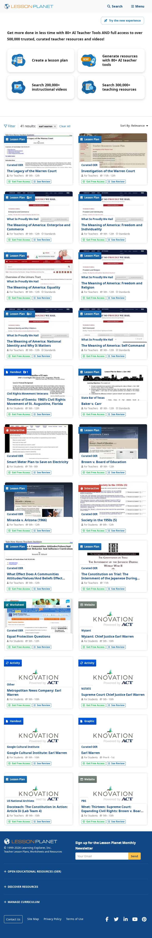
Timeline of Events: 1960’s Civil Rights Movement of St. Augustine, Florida (36, 401)
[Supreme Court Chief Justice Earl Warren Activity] (113, 679)
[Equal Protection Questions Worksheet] (39, 624)
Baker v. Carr (91, 404)
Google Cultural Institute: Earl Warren (37, 753)
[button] (137, 6)
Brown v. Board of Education (103, 462)
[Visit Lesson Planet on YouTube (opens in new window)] (135, 919)
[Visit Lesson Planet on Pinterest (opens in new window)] (144, 919)
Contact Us (13, 919)
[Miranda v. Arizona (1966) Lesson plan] (39, 507)
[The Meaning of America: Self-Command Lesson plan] (113, 333)
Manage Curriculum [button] (24, 902)
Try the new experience (125, 20)
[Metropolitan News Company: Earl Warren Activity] (39, 679)
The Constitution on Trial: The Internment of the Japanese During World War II (109, 578)
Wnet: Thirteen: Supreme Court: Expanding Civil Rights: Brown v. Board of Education (112, 811)
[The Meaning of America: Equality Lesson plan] (39, 275)
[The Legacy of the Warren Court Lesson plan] (39, 158)
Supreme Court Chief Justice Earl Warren (113, 694)
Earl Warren (90, 753)
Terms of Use (74, 919)
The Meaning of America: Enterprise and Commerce (38, 227)
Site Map (33, 919)
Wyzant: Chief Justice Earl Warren (107, 636)
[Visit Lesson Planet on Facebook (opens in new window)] (107, 919)
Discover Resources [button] (23, 887)
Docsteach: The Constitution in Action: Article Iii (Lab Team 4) (37, 809)
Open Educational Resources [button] (34, 871)
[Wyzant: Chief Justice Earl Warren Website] (113, 621)
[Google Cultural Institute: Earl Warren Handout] (39, 737)
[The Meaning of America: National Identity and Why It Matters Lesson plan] (39, 333)
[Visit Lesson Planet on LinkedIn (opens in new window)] (125, 919)
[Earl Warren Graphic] (113, 737)
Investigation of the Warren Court (108, 171)
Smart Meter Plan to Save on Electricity (37, 462)
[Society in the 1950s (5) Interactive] (113, 507)
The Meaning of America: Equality (33, 287)
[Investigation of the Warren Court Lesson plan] (113, 158)
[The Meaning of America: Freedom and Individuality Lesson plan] (113, 217)
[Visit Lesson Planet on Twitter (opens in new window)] (116, 919)
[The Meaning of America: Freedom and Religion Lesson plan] (113, 275)
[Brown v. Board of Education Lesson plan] (113, 449)
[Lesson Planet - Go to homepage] (31, 6)
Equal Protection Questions (28, 636)
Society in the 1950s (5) (99, 520)
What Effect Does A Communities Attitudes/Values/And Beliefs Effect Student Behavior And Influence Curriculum (34, 580)
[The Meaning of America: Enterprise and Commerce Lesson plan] (39, 217)
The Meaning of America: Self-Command (113, 345)
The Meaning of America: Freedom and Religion (111, 285)
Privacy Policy (52, 919)
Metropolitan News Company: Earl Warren (34, 692)
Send (134, 856)
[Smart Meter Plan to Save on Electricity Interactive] (39, 449)
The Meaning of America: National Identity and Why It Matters (34, 343)
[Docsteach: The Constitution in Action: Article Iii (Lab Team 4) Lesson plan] (39, 795)
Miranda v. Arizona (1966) (27, 520)
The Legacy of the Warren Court (32, 171)
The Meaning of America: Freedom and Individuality (111, 227)
